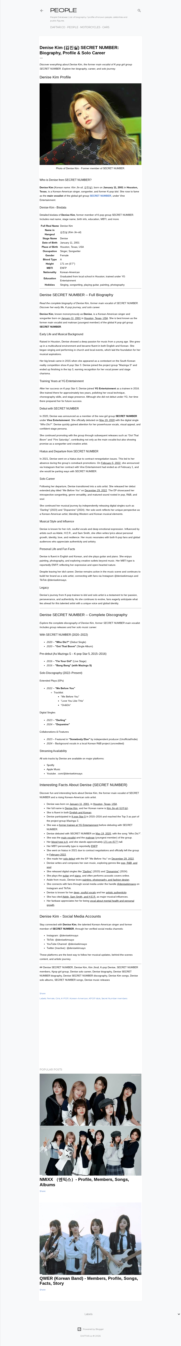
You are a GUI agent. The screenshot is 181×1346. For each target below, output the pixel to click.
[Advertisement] (90, 1034)
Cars (105, 27)
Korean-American (79, 998)
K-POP (65, 998)
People (72, 27)
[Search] (139, 9)
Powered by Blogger (93, 1329)
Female (50, 998)
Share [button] (42, 993)
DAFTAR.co (57, 27)
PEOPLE (63, 9)
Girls (58, 998)
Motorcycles (90, 27)
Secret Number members (114, 998)
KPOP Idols (94, 998)
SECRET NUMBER (100, 195)
